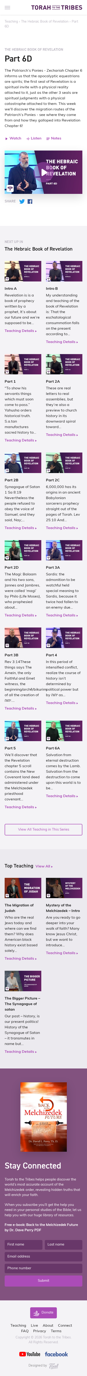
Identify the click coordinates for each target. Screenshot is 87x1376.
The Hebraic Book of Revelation (44, 22)
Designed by (38, 1365)
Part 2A (53, 382)
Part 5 (10, 748)
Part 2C (53, 480)
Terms (56, 1331)
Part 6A (53, 748)
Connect (65, 1326)
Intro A (11, 289)
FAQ (25, 1331)
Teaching (11, 22)
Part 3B (11, 655)
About (48, 1326)
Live (34, 1326)
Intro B (52, 289)
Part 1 (10, 382)
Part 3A (53, 568)
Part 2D (12, 568)
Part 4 (51, 655)
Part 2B (11, 480)
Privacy (39, 1331)
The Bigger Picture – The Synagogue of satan (22, 1004)
